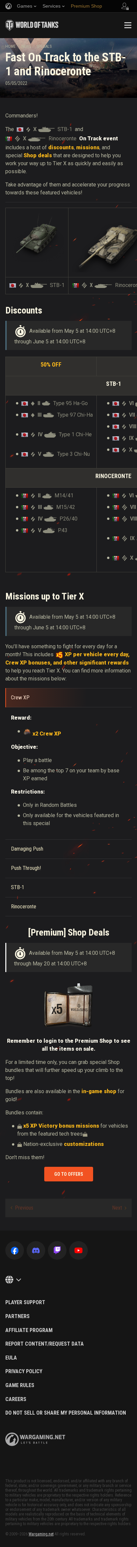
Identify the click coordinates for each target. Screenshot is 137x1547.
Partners (17, 1316)
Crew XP (20, 697)
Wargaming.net (41, 1534)
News (26, 46)
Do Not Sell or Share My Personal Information (65, 1413)
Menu (128, 25)
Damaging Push (27, 849)
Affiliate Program (29, 1330)
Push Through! (26, 868)
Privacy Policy (23, 1371)
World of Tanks (32, 25)
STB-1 (17, 887)
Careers (15, 1399)
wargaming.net (35, 1439)
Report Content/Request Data (44, 1344)
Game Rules (19, 1385)
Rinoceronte (23, 906)
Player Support (25, 1302)
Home (10, 46)
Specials (44, 46)
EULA (11, 1358)
